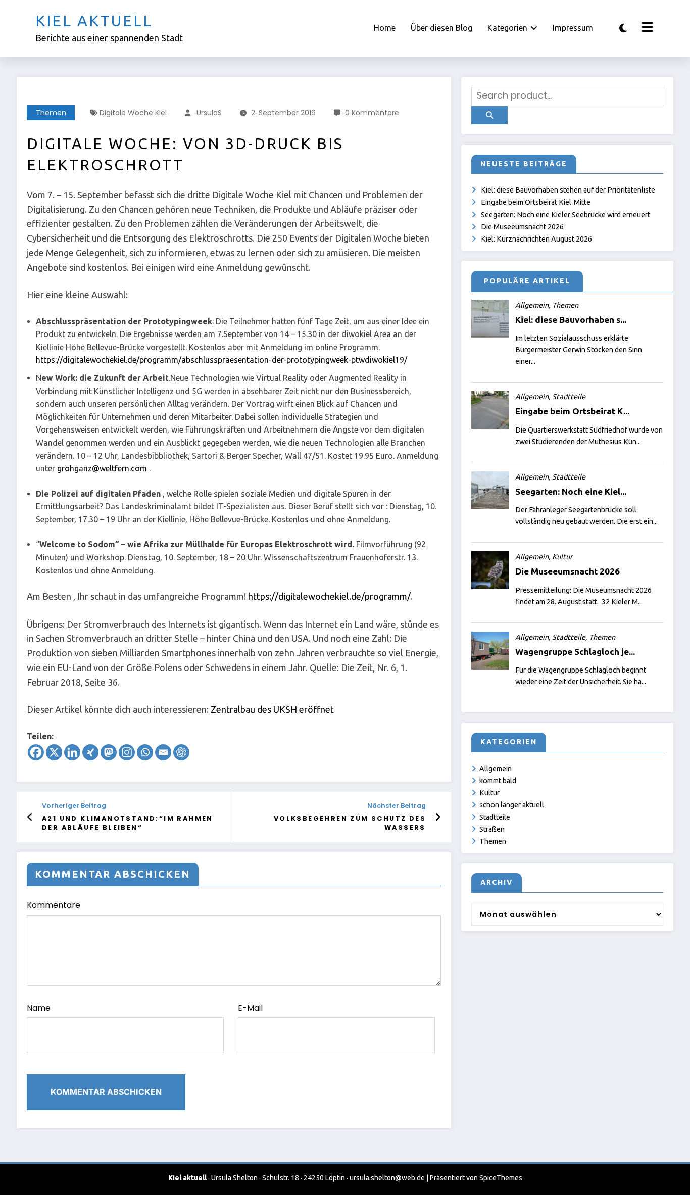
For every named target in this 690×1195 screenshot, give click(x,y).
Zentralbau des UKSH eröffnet (272, 709)
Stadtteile (494, 817)
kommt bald (497, 781)
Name (39, 1008)
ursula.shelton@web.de (387, 1178)
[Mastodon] (109, 752)
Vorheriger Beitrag (74, 805)
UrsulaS (209, 113)
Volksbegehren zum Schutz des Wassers (350, 823)
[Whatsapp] (145, 752)
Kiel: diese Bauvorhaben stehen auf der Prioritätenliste (568, 190)
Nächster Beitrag (396, 805)
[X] (54, 752)
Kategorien (507, 27)
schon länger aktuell (511, 805)
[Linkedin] (72, 752)
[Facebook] (36, 752)
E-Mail (250, 1008)
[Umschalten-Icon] (646, 28)
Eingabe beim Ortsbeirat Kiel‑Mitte (535, 202)
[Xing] (90, 752)
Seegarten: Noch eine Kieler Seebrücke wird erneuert (565, 215)
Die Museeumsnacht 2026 (522, 227)
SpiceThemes (500, 1178)
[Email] (163, 752)
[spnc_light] (623, 28)
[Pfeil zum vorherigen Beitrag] (30, 817)
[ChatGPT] (181, 752)
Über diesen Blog (441, 27)
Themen (51, 113)
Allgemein (495, 768)
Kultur (489, 793)
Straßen (492, 829)
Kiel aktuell (94, 20)
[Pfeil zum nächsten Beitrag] (438, 817)
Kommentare (53, 905)
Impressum (573, 27)
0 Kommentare (372, 113)
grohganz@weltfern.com (102, 468)
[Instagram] (127, 752)
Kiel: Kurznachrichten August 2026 (536, 239)
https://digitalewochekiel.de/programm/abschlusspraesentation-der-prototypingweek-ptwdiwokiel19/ (221, 359)
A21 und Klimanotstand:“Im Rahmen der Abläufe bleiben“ (127, 823)
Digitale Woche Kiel (133, 113)
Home (385, 27)
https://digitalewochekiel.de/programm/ (329, 596)
